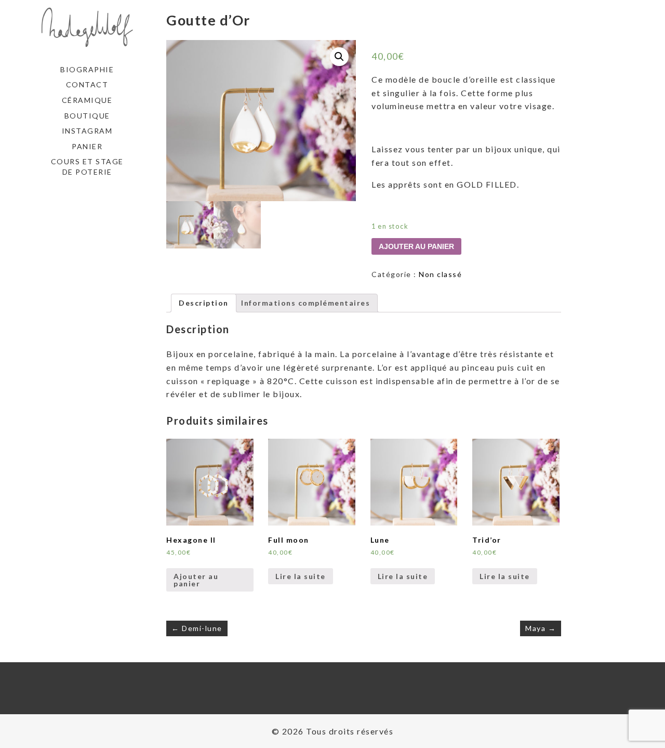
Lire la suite (300, 576)
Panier (87, 146)
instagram (87, 130)
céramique (87, 100)
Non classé (440, 274)
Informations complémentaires (305, 302)
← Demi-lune (196, 628)
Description (204, 302)
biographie (87, 69)
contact (87, 84)
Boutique (87, 115)
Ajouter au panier (416, 246)
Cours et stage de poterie (87, 166)
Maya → (540, 628)
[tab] (203, 303)
